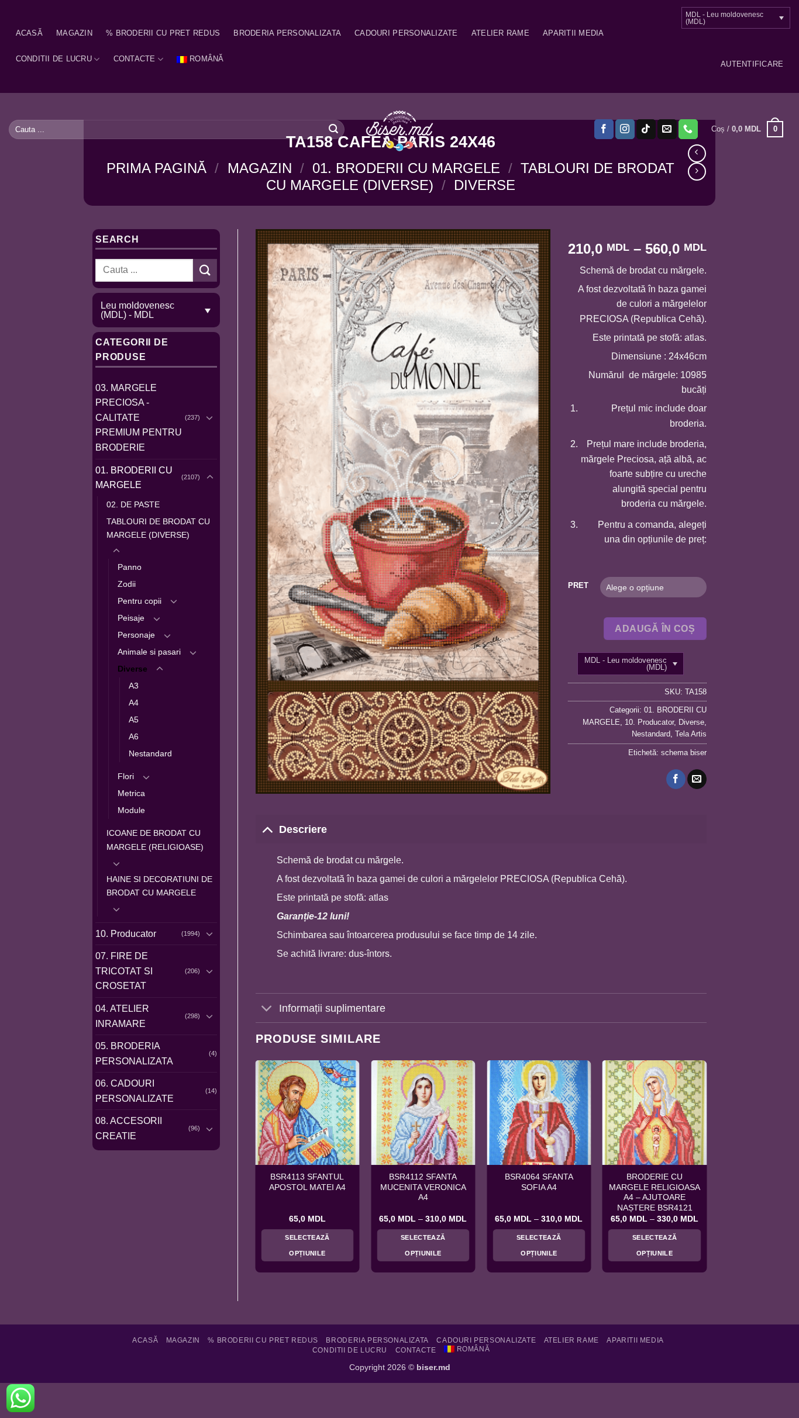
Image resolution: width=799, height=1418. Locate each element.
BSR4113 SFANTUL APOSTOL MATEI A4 (307, 1182)
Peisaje (131, 617)
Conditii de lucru (54, 58)
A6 (134, 736)
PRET (578, 586)
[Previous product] (697, 171)
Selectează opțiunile (307, 1245)
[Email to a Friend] (697, 779)
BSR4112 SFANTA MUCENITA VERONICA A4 (423, 1187)
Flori (126, 776)
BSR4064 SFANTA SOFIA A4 (539, 1182)
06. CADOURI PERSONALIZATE (134, 1091)
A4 (134, 702)
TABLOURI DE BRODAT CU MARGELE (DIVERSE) (158, 528)
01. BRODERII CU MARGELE (406, 168)
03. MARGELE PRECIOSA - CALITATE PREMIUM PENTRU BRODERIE (138, 417)
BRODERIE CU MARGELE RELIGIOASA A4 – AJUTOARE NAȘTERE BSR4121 (654, 1192)
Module (131, 810)
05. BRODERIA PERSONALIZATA (134, 1053)
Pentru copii (139, 601)
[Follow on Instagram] (625, 129)
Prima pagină (156, 168)
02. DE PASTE (133, 504)
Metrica (131, 793)
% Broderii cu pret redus (163, 33)
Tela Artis (691, 733)
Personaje (136, 634)
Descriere (303, 829)
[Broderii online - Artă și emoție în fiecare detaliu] (400, 130)
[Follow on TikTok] (646, 129)
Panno (130, 567)
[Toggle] (210, 417)
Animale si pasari (149, 651)
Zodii (127, 584)
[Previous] (256, 1170)
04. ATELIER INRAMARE (122, 1016)
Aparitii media (573, 33)
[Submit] (333, 129)
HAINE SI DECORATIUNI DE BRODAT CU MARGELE (159, 885)
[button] (752, 64)
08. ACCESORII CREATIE (128, 1128)
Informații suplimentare (332, 1008)
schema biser (684, 752)
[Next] (706, 1170)
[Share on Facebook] (676, 779)
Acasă (29, 33)
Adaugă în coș (655, 629)
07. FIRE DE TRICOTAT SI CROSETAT (124, 971)
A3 (134, 685)
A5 (134, 719)
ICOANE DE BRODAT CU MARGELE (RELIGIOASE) (155, 839)
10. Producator (125, 934)
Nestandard (150, 753)
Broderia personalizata (287, 33)
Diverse (484, 185)
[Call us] (688, 129)
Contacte (134, 58)
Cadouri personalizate (405, 33)
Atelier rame (500, 33)
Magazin (74, 33)
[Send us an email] (667, 129)
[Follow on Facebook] (604, 129)
